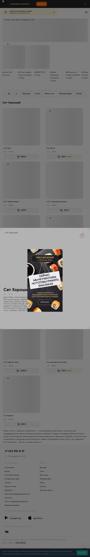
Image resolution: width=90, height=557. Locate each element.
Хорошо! (45, 302)
